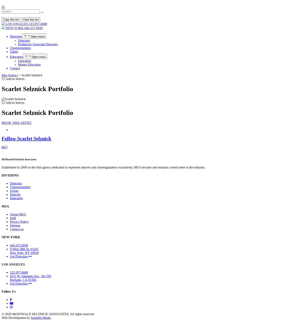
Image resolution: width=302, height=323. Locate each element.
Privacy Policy (19, 221)
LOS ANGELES (26, 24)
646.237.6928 (19, 245)
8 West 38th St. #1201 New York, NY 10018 (24, 250)
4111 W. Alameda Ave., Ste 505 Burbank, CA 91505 (30, 278)
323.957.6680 (19, 272)
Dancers (15, 194)
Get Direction (19, 256)
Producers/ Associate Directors (38, 44)
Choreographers (20, 48)
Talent (14, 51)
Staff (13, 218)
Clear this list (31, 19)
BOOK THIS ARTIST (17, 123)
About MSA (18, 214)
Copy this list (11, 19)
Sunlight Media (41, 318)
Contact (15, 68)
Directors (16, 36)
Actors (14, 190)
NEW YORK (24, 28)
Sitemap (15, 225)
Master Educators (29, 64)
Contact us (17, 229)
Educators (16, 56)
